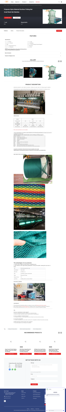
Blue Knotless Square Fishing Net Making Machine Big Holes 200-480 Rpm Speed (54, 350)
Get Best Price (7, 17)
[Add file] (47, 410)
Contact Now (34, 384)
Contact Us (22, 398)
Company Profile (23, 392)
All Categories (35, 398)
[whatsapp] (12, 369)
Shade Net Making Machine (36, 394)
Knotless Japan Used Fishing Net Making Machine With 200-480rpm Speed (40, 350)
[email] (10, 369)
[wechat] (15, 369)
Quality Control (23, 396)
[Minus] (63, 389)
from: (32, 374)
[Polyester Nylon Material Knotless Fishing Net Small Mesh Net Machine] (52, 16)
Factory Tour (23, 394)
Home (5, 5)
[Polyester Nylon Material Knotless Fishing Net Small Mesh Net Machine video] (33, 72)
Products (8, 5)
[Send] (63, 410)
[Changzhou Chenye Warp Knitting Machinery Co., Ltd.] (7, 1)
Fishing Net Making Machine (14, 5)
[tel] (18, 369)
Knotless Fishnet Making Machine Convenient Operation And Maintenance (10, 350)
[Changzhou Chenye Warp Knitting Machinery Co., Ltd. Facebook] (5, 401)
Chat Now (16, 17)
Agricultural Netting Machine (36, 396)
